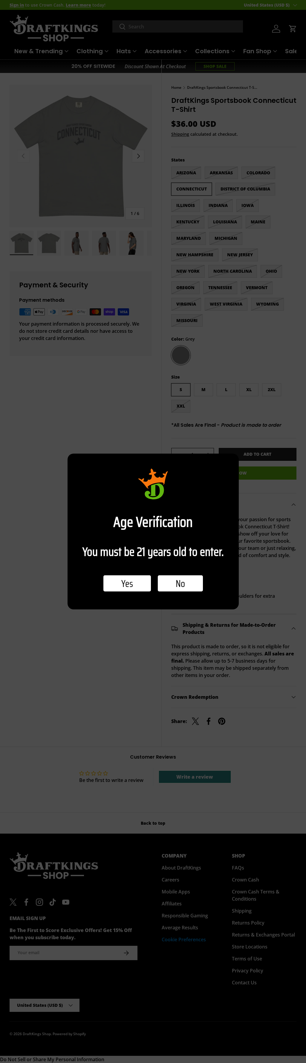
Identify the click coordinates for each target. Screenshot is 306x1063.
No (180, 583)
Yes (127, 583)
